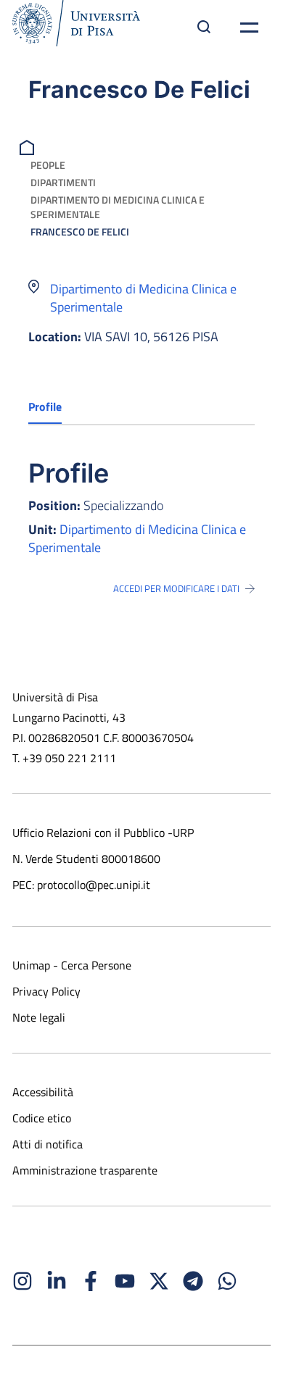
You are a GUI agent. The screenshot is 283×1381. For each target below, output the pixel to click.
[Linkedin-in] (56, 1281)
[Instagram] (22, 1281)
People (47, 164)
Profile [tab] (45, 406)
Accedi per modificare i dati (176, 588)
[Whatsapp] (227, 1281)
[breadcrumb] (29, 146)
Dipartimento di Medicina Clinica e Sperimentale (117, 207)
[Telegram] (193, 1281)
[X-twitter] (159, 1281)
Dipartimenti (63, 182)
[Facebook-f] (91, 1281)
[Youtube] (125, 1281)
